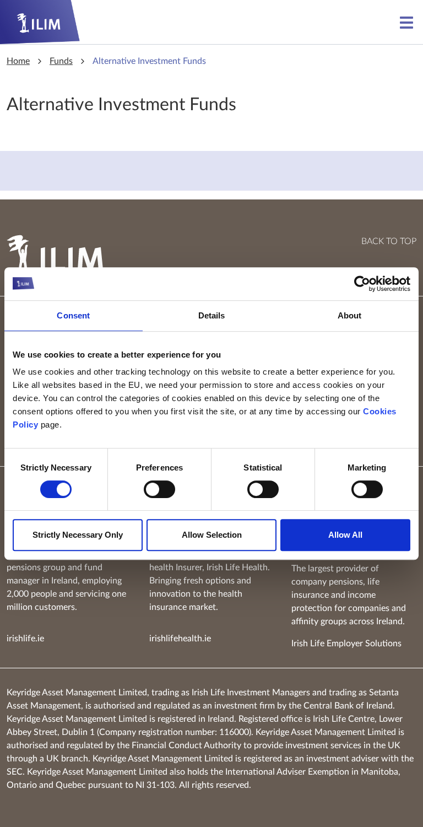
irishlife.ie (25, 638)
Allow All (345, 534)
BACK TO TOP (388, 241)
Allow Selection (212, 534)
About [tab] (350, 315)
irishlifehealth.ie (180, 638)
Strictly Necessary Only (77, 534)
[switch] (159, 489)
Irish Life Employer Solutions (346, 643)
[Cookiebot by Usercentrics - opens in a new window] (362, 283)
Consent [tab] (73, 315)
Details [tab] (211, 315)
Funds (61, 61)
